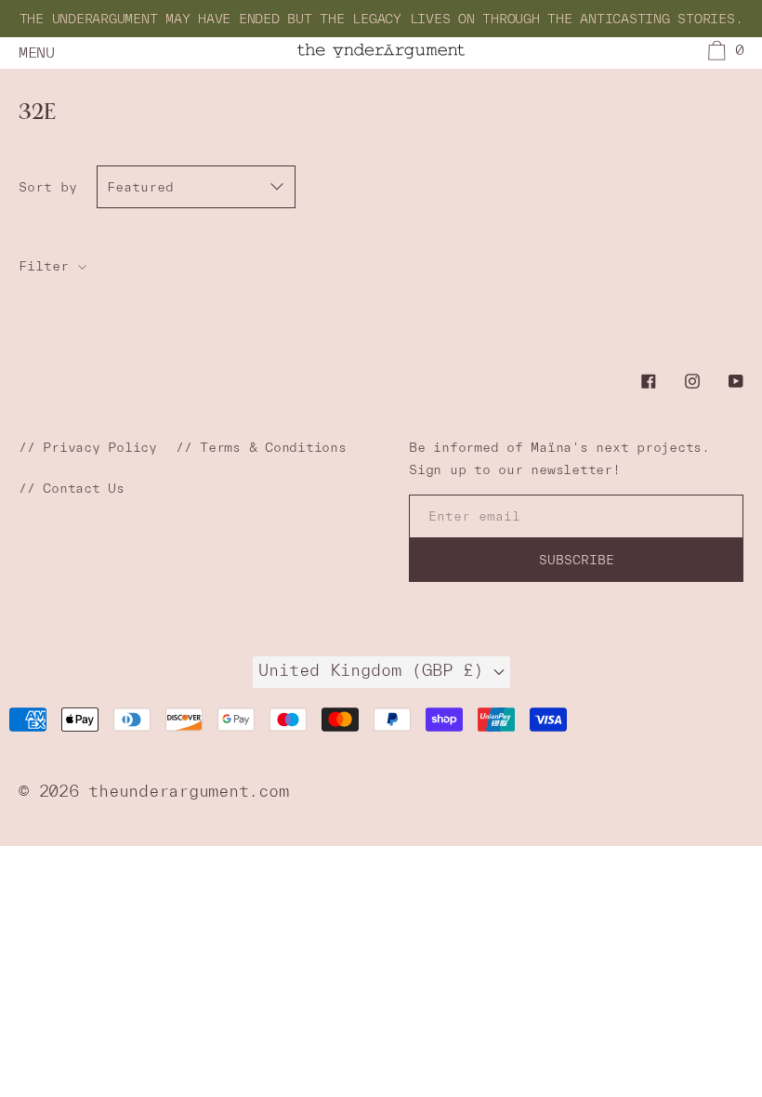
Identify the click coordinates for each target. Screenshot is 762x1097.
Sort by (48, 186)
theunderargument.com (188, 791)
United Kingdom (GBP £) (375, 670)
